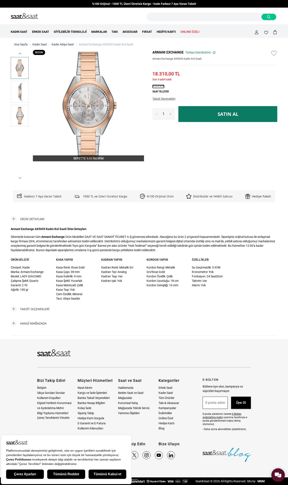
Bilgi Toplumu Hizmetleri (52, 413)
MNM (261, 481)
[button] (19, 53)
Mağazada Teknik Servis (133, 408)
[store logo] (24, 16)
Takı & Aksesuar (169, 403)
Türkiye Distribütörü (198, 52)
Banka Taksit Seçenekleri (94, 398)
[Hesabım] (257, 32)
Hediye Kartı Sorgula (91, 418)
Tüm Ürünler (166, 398)
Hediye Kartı (166, 423)
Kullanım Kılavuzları (90, 428)
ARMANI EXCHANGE (168, 52)
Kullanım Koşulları (49, 398)
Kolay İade (84, 408)
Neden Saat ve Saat (131, 393)
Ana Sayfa (21, 44)
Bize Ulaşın (169, 444)
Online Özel (166, 418)
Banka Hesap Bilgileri (91, 403)
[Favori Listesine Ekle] (274, 53)
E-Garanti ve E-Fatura (92, 423)
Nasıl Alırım (85, 387)
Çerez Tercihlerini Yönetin (53, 417)
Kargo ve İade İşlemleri (92, 393)
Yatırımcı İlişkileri (129, 413)
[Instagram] (146, 455)
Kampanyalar (167, 408)
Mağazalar (125, 398)
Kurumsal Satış (128, 403)
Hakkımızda (125, 387)
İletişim (41, 387)
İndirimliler (165, 413)
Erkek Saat (165, 387)
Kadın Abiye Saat (63, 44)
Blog (161, 428)
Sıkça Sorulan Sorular (51, 393)
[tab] (27, 219)
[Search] (268, 17)
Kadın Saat (39, 44)
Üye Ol (241, 403)
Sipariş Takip (86, 413)
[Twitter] (134, 455)
